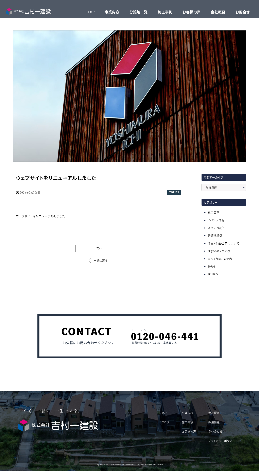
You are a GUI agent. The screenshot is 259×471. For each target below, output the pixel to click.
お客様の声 (192, 12)
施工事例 (165, 12)
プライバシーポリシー (221, 441)
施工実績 (187, 422)
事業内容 (112, 12)
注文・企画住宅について (223, 243)
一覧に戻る (101, 260)
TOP (91, 12)
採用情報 (214, 422)
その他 (212, 266)
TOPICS (213, 274)
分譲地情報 (215, 235)
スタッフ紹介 (216, 228)
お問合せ (243, 12)
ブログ (166, 422)
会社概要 (218, 12)
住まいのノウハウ (219, 251)
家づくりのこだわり (220, 258)
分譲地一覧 (139, 12)
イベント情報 (216, 220)
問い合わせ (215, 431)
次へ (99, 248)
